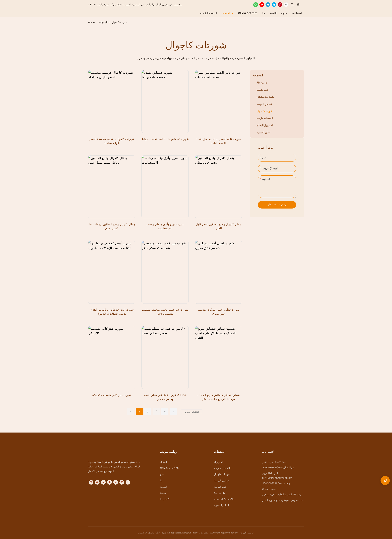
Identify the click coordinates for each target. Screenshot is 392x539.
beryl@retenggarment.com (277, 477)
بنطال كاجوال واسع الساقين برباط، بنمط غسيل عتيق (112, 226)
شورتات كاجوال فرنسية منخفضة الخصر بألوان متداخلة (111, 141)
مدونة (163, 493)
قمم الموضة (220, 486)
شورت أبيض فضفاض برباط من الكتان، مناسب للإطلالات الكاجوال (112, 312)
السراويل (218, 462)
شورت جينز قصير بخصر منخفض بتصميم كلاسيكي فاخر (165, 312)
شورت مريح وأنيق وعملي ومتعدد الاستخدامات (165, 226)
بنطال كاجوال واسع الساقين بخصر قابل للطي (218, 226)
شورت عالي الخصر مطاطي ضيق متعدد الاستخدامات (218, 141)
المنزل (163, 462)
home (91, 22)
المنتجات (103, 22)
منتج (162, 474)
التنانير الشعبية (221, 505)
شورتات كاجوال (119, 22)
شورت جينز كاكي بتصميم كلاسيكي (111, 395)
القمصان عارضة (222, 468)
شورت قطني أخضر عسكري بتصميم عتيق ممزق (218, 312)
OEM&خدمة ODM (169, 468)
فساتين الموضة (222, 480)
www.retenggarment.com (224, 532)
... (156, 409)
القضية (163, 486)
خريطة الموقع (247, 532)
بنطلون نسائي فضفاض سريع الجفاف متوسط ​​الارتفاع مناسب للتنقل (219, 397)
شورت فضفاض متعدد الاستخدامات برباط (165, 139)
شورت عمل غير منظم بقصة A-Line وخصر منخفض (165, 397)
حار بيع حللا (219, 493)
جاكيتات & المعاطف (224, 499)
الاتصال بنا (165, 499)
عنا (161, 480)
